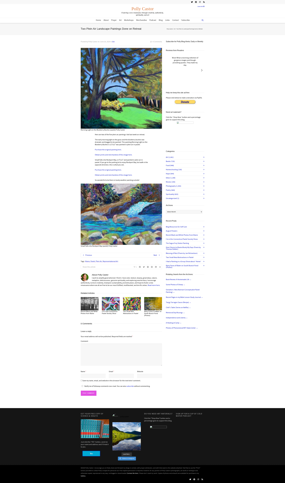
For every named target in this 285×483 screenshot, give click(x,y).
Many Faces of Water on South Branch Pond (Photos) (152, 313)
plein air (99, 261)
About (106, 20)
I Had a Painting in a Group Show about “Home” (183, 261)
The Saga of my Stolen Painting (177, 243)
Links (167, 20)
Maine (87, 261)
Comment (84, 341)
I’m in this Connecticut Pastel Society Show (182, 239)
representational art (110, 261)
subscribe (130, 386)
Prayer (114, 20)
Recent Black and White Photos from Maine (182, 235)
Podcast (152, 20)
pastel (93, 261)
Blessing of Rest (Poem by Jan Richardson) (181, 253)
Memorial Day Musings (175, 313)
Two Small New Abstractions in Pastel (179, 257)
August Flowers (171, 231)
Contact (175, 20)
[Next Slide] (202, 70)
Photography (173, 186)
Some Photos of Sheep (175, 285)
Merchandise (141, 20)
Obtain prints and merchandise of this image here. (113, 155)
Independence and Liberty (177, 318)
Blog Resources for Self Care (176, 227)
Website (140, 371)
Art (120, 20)
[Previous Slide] (168, 70)
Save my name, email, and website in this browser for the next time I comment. (111, 381)
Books (170, 161)
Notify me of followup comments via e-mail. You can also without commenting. (117, 386)
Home (98, 20)
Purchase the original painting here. (108, 150)
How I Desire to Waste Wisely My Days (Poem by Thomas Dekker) (183, 248)
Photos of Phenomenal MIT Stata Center (182, 328)
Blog (161, 20)
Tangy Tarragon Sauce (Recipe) (178, 302)
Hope (170, 174)
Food (170, 165)
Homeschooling (174, 169)
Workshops (129, 20)
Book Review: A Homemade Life (178, 279)
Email (111, 371)
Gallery (83, 476)
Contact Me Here (132, 473)
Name (83, 371)
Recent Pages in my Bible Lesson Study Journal (184, 297)
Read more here (154, 285)
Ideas (170, 178)
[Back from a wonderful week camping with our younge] (126, 436)
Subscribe (200, 6)
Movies (170, 182)
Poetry (170, 190)
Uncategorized (172, 198)
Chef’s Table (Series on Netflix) (178, 307)
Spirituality (172, 194)
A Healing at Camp (173, 323)
